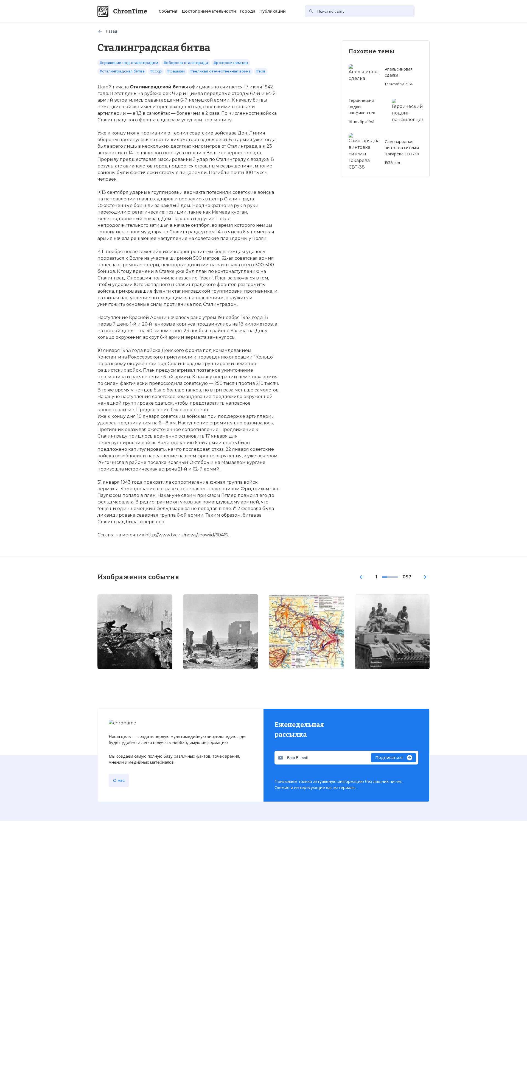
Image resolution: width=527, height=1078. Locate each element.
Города (248, 11)
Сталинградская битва (126, 768)
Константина (112, 357)
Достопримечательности (208, 11)
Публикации (272, 11)
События (168, 11)
